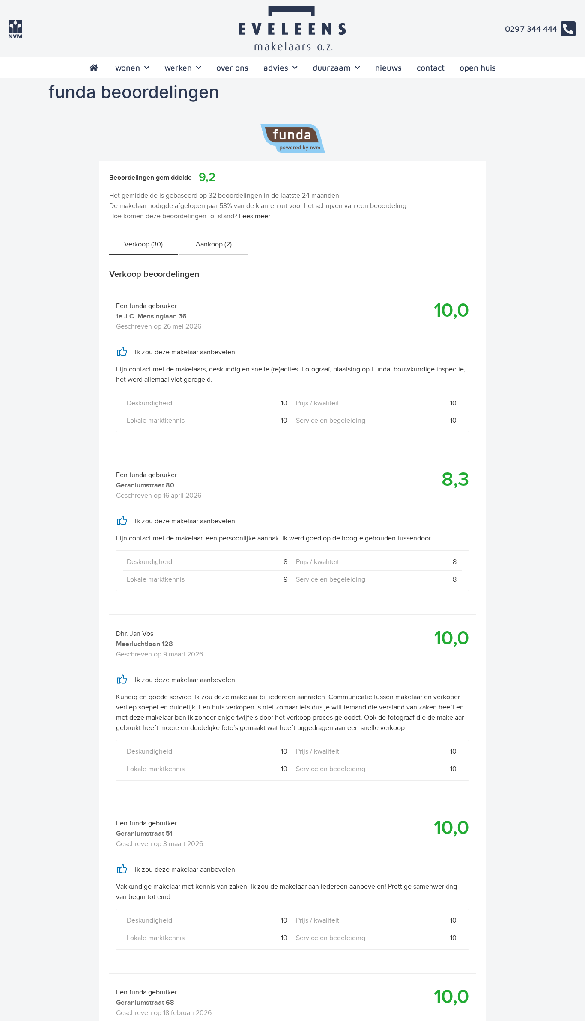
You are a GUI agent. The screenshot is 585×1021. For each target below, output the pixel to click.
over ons (232, 67)
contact (431, 67)
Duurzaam (332, 67)
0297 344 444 (531, 28)
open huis (478, 67)
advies (275, 67)
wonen (127, 67)
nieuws (388, 67)
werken (178, 67)
